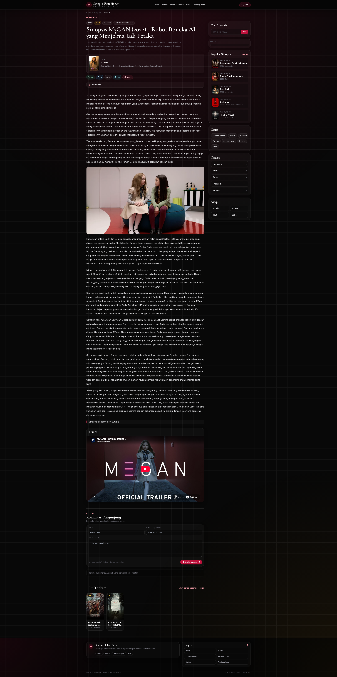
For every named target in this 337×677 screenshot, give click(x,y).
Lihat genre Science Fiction (191, 588)
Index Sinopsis (177, 5)
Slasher (242, 141)
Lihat (245, 54)
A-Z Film (216, 208)
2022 (90, 23)
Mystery (243, 136)
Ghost (214, 147)
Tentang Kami (199, 5)
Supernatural (228, 141)
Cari (188, 5)
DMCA (188, 662)
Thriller (215, 141)
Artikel (165, 5)
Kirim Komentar (189, 562)
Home (156, 5)
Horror (233, 136)
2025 (234, 215)
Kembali (93, 17)
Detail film (96, 84)
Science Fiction (218, 136)
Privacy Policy (223, 656)
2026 (214, 215)
